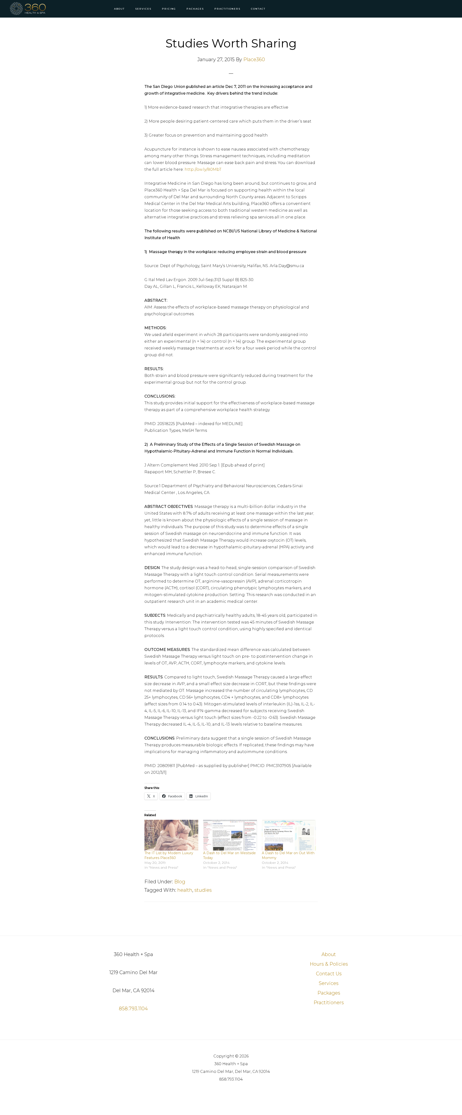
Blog (179, 882)
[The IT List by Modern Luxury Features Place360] (171, 835)
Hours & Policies (329, 964)
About (328, 954)
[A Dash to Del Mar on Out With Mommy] (289, 835)
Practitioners (329, 1002)
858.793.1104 (133, 1008)
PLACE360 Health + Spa (31, 8)
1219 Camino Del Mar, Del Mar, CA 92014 (231, 1071)
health (184, 890)
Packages (328, 993)
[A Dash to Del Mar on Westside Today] (230, 835)
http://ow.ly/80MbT (203, 169)
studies (203, 890)
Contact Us (329, 974)
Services (329, 983)
